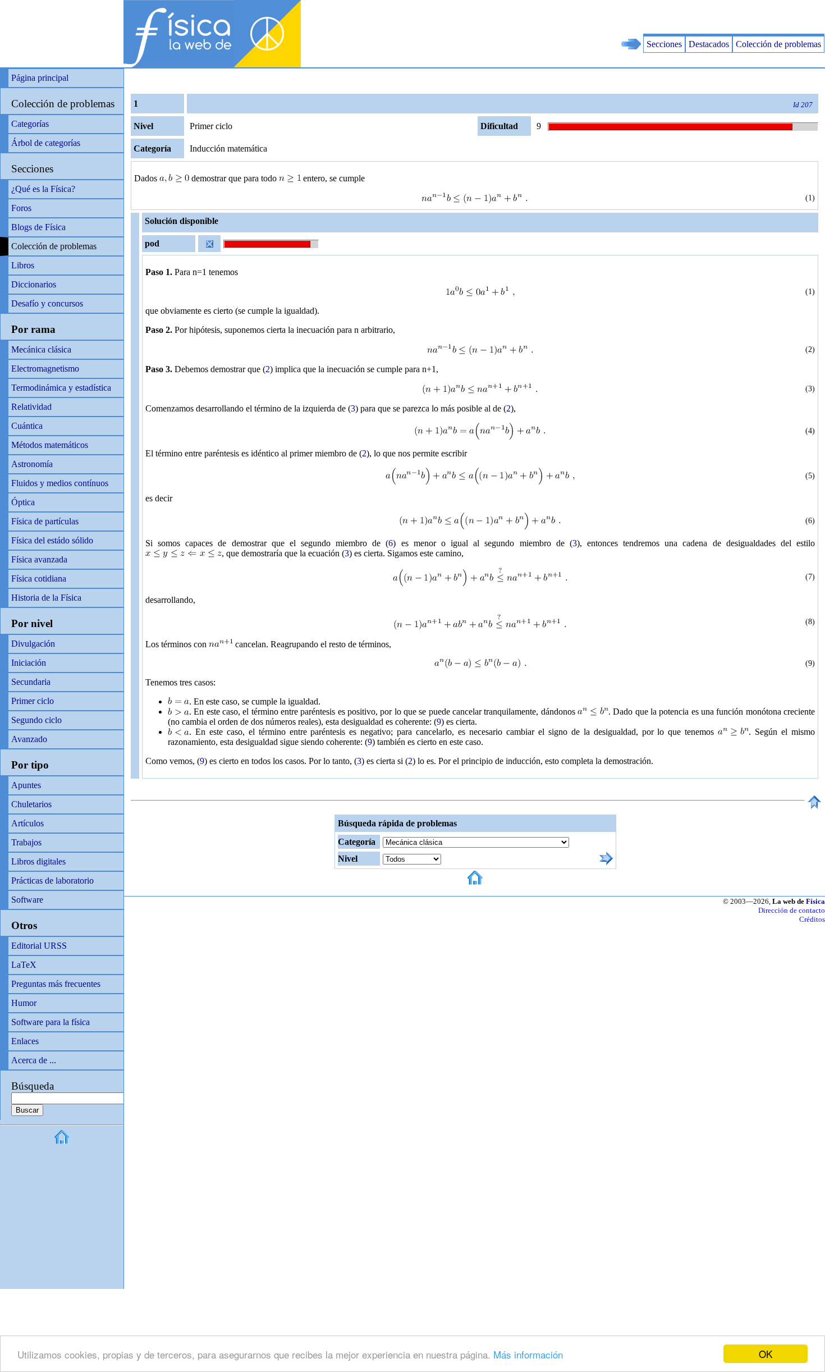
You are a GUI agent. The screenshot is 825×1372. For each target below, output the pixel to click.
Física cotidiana (38, 578)
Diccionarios (33, 284)
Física (815, 901)
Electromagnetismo (45, 368)
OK (765, 1354)
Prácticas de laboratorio (52, 880)
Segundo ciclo (36, 720)
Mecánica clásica (41, 349)
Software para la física (50, 1022)
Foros (21, 208)
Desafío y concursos (47, 303)
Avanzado (29, 739)
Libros (22, 265)
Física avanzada (39, 559)
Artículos (27, 823)
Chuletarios (31, 804)
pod (152, 243)
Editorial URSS (39, 945)
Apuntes (26, 785)
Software (27, 899)
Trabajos (26, 842)
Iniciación (28, 662)
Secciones (664, 44)
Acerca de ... (33, 1060)
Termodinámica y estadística (61, 387)
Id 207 (803, 104)
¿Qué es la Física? (43, 189)
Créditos (812, 919)
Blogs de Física (38, 227)
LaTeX (23, 964)
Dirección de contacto (791, 910)
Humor (23, 1003)
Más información (528, 1354)
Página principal (39, 78)
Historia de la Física (46, 597)
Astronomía (32, 464)
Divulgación (33, 643)
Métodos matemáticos (49, 445)
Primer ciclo (32, 701)
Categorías (30, 124)
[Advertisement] (693, 17)
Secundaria (31, 682)
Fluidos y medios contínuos (59, 483)
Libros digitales (38, 861)
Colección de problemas (778, 44)
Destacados (709, 44)
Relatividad (31, 406)
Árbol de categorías (45, 143)
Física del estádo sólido (52, 540)
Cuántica (27, 426)
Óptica (23, 502)
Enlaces (25, 1041)
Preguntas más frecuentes (55, 984)
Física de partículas (45, 521)
